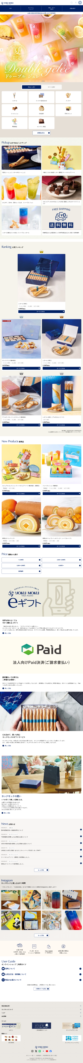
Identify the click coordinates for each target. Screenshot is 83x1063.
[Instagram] (32, 1051)
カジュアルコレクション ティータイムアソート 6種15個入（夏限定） (21, 485)
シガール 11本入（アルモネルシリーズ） (54, 417)
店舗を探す (72, 8)
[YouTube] (47, 1051)
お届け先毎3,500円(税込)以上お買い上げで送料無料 (41, 13)
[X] (36, 1051)
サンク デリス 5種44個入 (9, 360)
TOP (10, 8)
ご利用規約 (38, 1055)
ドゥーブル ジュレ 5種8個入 (50, 485)
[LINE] (40, 1051)
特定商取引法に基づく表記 (50, 1055)
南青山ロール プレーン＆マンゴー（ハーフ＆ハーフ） (57, 538)
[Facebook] (43, 1051)
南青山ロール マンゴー (8, 538)
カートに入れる (41, 311)
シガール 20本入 (22, 303)
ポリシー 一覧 (29, 1055)
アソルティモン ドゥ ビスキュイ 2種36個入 (14, 417)
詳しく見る (8, 633)
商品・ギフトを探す (51, 8)
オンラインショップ (31, 8)
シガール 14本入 (47, 360)
